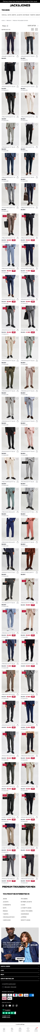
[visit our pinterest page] (13, 1006)
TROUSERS (24, 898)
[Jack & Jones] (20, 6)
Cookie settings (20, 1024)
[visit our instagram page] (6, 1006)
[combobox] (29, 26)
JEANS (5, 898)
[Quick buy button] (17, 56)
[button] (10, 43)
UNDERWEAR (25, 914)
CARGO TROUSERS (26, 911)
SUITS (4, 908)
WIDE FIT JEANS (25, 920)
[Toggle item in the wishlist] (17, 34)
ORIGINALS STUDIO (9, 917)
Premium (9, 20)
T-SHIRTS (5, 914)
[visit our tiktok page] (17, 1006)
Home (3, 20)
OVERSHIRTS (7, 905)
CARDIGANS (6, 920)
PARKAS (5, 911)
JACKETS (5, 902)
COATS (23, 905)
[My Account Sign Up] (20, 945)
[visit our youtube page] (10, 1006)
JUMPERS (23, 917)
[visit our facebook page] (3, 1006)
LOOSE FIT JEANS (26, 908)
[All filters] (10, 26)
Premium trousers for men (20, 20)
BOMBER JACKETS (26, 902)
